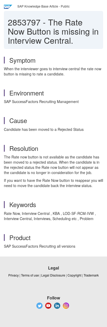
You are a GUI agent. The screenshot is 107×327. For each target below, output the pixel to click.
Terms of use (30, 275)
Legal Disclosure (53, 275)
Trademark (91, 275)
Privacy (13, 275)
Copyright (74, 275)
